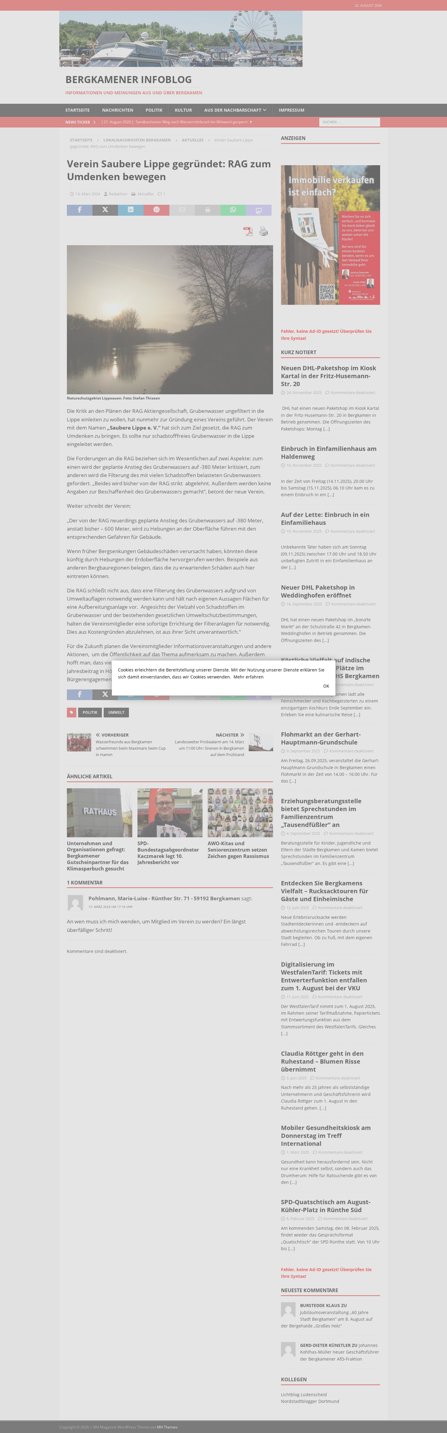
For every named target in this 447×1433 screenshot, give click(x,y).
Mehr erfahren (249, 677)
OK (326, 686)
